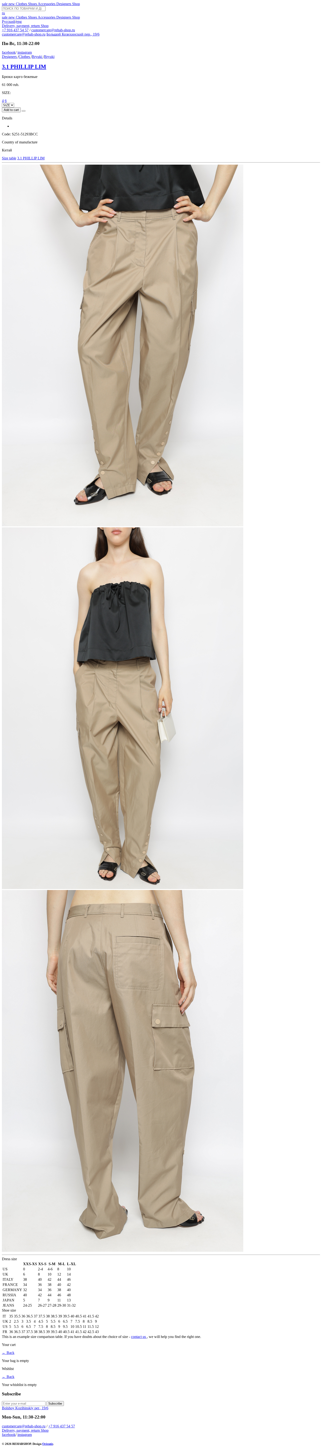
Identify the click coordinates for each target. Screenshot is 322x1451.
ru (3, 13)
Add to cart (11, 110)
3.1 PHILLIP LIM (24, 67)
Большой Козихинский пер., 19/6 (72, 34)
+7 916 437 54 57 (15, 30)
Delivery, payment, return (21, 26)
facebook (9, 52)
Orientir (47, 1444)
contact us (139, 1337)
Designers (64, 4)
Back (8, 1353)
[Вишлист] (23, 111)
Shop (76, 4)
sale (5, 4)
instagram (24, 52)
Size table (9, 158)
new (12, 4)
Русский (8, 22)
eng (19, 22)
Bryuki (37, 57)
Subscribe (55, 1403)
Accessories (47, 4)
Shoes (33, 4)
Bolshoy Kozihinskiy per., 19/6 (25, 1408)
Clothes (22, 4)
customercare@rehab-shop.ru (53, 30)
